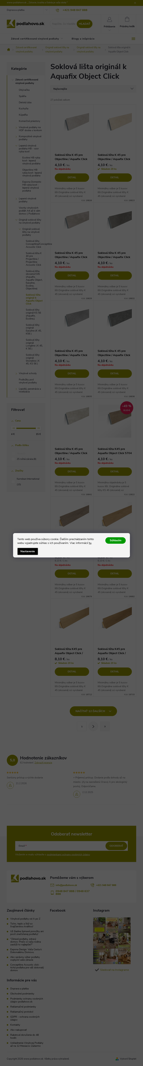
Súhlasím (115, 540)
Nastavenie (27, 551)
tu (90, 543)
